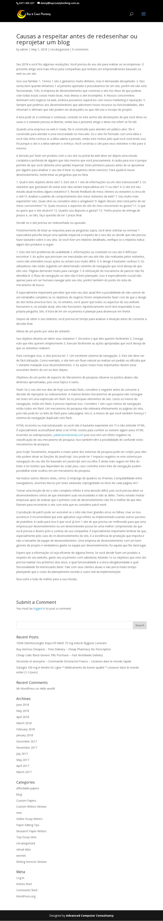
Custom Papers (26, 800)
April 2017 (22, 766)
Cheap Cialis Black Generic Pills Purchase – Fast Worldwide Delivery (59, 655)
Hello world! (47, 688)
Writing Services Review (31, 862)
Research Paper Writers (31, 831)
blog (19, 794)
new (19, 813)
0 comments (80, 49)
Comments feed (26, 890)
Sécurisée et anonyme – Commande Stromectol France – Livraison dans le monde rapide (73, 661)
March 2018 (24, 723)
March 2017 (24, 772)
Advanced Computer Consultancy (90, 915)
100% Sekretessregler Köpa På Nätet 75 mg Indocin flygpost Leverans (61, 643)
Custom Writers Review (31, 806)
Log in (20, 878)
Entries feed (24, 884)
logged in (39, 608)
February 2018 (25, 729)
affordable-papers (27, 788)
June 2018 (22, 704)
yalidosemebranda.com (68, 435)
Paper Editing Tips (27, 825)
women (21, 855)
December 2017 (26, 741)
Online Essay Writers (29, 819)
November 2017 (26, 747)
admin (24, 49)
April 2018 (22, 717)
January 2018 (24, 735)
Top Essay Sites (26, 837)
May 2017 (22, 760)
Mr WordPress (25, 688)
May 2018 (22, 711)
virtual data (23, 849)
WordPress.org (25, 896)
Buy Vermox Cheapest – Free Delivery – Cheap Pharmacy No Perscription (63, 649)
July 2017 (22, 754)
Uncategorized (59, 49)
